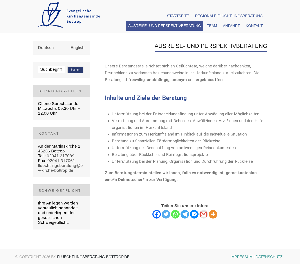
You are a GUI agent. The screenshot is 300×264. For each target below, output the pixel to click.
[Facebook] (156, 214)
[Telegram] (185, 214)
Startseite (178, 16)
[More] (213, 214)
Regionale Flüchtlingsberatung (229, 16)
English (77, 47)
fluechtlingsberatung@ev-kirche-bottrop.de (60, 168)
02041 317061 (61, 160)
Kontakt (254, 26)
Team (212, 26)
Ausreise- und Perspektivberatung (164, 26)
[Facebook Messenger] (194, 214)
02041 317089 (60, 156)
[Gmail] (203, 214)
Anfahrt (231, 26)
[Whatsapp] (175, 214)
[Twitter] (166, 214)
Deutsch (46, 47)
